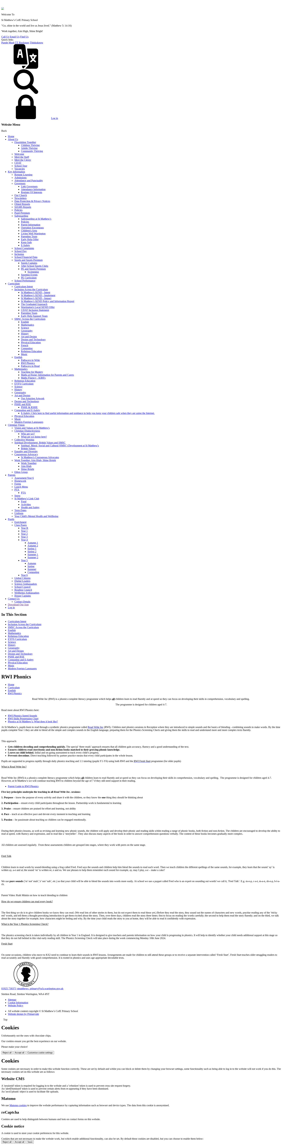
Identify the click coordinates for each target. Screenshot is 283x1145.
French (24, 345)
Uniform (18, 513)
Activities (26, 504)
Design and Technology (33, 339)
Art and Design (29, 336)
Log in (54, 118)
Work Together (29, 463)
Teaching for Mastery (32, 372)
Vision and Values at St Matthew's (32, 427)
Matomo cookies (18, 1105)
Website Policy (15, 1005)
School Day (20, 251)
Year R (24, 528)
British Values (28, 448)
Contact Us (13, 598)
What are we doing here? (34, 436)
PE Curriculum (29, 277)
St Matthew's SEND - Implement (38, 295)
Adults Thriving (29, 148)
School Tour (20, 165)
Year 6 (24, 575)
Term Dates (20, 510)
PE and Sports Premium (33, 268)
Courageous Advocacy (26, 454)
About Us (13, 139)
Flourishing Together (25, 142)
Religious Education (31, 351)
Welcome (19, 154)
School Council (22, 587)
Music (24, 354)
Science (25, 327)
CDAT (17, 162)
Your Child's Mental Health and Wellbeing (36, 516)
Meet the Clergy (22, 160)
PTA (16, 489)
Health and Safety (30, 507)
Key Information (16, 171)
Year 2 (24, 534)
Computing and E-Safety (27, 410)
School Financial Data (25, 257)
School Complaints (24, 248)
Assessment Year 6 (24, 478)
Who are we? (28, 433)
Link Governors (29, 186)
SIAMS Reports (22, 207)
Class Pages (20, 525)
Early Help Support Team (34, 316)
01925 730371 (8, 988)
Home (11, 136)
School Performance (24, 280)
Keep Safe (26, 242)
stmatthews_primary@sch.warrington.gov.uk (40, 988)
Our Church (20, 195)
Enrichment (20, 522)
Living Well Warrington (33, 233)
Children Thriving (30, 145)
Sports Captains (29, 263)
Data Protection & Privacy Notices (32, 201)
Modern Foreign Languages (28, 422)
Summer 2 (33, 557)
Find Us (24, 36)
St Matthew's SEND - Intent (35, 292)
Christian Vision (16, 425)
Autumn (32, 563)
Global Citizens (22, 578)
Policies (18, 210)
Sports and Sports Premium (28, 260)
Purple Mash (7, 42)
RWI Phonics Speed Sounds (22, 715)
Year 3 (24, 536)
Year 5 (24, 560)
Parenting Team (29, 236)
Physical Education (31, 342)
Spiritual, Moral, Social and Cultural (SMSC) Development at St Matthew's (60, 445)
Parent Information (30, 224)
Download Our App (18, 604)
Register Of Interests (31, 192)
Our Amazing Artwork (32, 398)
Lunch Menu (21, 486)
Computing (27, 348)
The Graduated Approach (34, 304)
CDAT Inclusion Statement (35, 310)
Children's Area (29, 230)
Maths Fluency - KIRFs (33, 377)
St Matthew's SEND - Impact (36, 298)
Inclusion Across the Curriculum (31, 289)
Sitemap (12, 999)
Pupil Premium (22, 213)
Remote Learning (23, 174)
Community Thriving (32, 151)
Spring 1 (32, 548)
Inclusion (19, 254)
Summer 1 (33, 554)
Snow (17, 495)
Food (23, 501)
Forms (17, 483)
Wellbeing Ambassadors (26, 592)
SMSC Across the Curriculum (29, 319)
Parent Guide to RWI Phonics (23, 786)
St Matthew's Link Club (26, 498)
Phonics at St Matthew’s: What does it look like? (33, 721)
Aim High (26, 466)
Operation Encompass (32, 227)
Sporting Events (29, 274)
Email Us (14, 36)
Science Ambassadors (25, 584)
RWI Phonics (28, 363)
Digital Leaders (22, 581)
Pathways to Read (30, 366)
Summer (32, 569)
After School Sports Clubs (34, 266)
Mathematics (27, 324)
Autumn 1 (33, 542)
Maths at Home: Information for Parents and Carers (47, 374)
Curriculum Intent (23, 286)
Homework (20, 480)
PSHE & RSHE (29, 407)
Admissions (20, 177)
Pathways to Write (30, 360)
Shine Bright (27, 469)
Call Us (5, 36)
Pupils (11, 519)
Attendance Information (33, 189)
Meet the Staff (21, 157)
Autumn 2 (33, 545)
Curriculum (14, 283)
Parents (11, 475)
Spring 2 (32, 551)
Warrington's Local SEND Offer (38, 307)
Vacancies (19, 168)
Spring (31, 566)
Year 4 (24, 539)
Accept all (19, 1052)
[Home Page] (2, 9)
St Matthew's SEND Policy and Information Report (47, 301)
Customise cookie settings (40, 1052)
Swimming (33, 271)
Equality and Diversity (26, 451)
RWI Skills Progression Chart (23, 718)
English (25, 321)
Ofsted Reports (22, 204)
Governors (19, 183)
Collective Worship (24, 439)
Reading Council (23, 589)
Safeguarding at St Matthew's (36, 218)
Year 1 (24, 531)
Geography (27, 330)
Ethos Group (21, 472)
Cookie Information (18, 1002)
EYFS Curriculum (23, 383)
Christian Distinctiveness (27, 430)
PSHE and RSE (22, 404)
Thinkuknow (36, 42)
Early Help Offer (29, 239)
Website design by (23, 1014)
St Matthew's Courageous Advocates (40, 457)
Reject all (7, 1052)
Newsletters (20, 198)
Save (30, 1142)
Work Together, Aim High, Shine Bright (35, 460)
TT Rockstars (22, 42)
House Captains (22, 595)
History (25, 333)
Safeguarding (21, 215)
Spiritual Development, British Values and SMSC (40, 442)
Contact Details (22, 601)
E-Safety (25, 245)
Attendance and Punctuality (28, 180)
